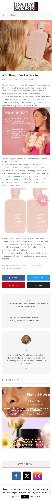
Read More (35, 496)
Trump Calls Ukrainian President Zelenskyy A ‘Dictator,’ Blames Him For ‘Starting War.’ (24, 318)
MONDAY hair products (12, 269)
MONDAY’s (17, 256)
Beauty (11, 79)
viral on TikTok (29, 269)
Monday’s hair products (38, 85)
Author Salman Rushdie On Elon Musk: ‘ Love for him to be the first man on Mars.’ (28, 303)
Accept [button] (25, 496)
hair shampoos (39, 266)
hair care (27, 266)
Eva (4, 79)
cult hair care (16, 266)
